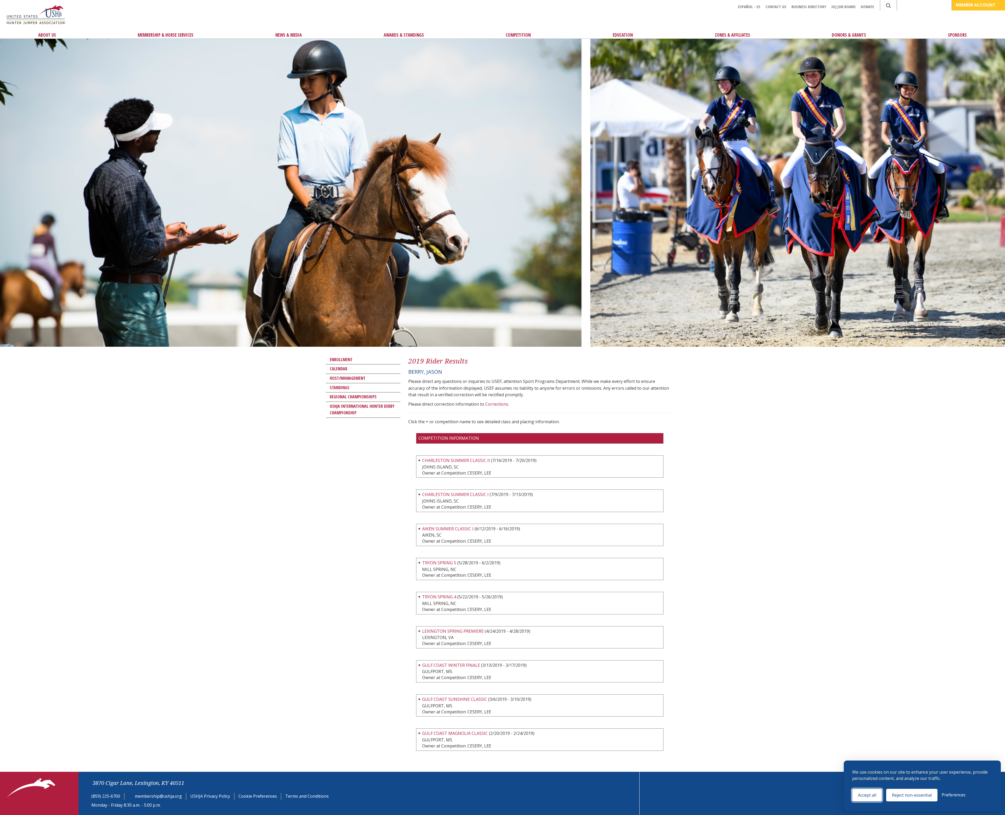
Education (623, 35)
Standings (339, 387)
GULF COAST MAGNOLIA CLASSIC (455, 733)
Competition (518, 35)
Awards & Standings (404, 35)
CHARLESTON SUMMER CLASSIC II (456, 460)
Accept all (867, 795)
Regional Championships (353, 397)
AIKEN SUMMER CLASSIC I (447, 529)
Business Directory (808, 6)
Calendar (338, 369)
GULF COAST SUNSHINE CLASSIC (454, 699)
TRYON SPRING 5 (439, 563)
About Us (47, 35)
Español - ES (749, 6)
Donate (867, 6)
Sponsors (957, 35)
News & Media (288, 35)
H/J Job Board (843, 6)
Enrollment (341, 359)
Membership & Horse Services (165, 35)
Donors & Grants (849, 35)
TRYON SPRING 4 (439, 597)
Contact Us (776, 6)
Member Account (976, 5)
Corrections (496, 404)
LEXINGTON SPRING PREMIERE (453, 631)
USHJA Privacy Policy (210, 796)
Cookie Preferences (257, 796)
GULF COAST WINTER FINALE (451, 665)
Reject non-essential (912, 795)
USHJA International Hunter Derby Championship (362, 409)
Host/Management (347, 378)
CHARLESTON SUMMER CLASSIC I (455, 494)
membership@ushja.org (158, 796)
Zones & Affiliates (732, 35)
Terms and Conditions (307, 796)
